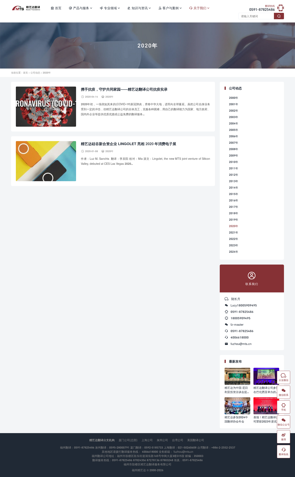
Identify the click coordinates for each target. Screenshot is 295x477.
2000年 (233, 97)
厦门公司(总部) (128, 440)
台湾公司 (177, 440)
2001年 (233, 104)
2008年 (233, 149)
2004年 (233, 123)
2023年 (233, 245)
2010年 (233, 162)
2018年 (233, 213)
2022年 (233, 239)
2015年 (233, 194)
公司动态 (35, 72)
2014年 (233, 187)
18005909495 (240, 318)
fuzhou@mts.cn (241, 343)
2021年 (233, 232)
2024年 (233, 251)
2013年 (233, 181)
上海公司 (147, 440)
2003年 (233, 117)
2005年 (233, 129)
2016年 (233, 200)
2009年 (233, 155)
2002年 (233, 110)
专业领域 (110, 8)
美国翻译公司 (195, 440)
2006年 (233, 136)
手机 (283, 407)
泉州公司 (162, 440)
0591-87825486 (262, 8)
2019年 (233, 219)
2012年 (233, 174)
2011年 (233, 168)
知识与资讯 (139, 8)
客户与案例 (170, 8)
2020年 (109, 96)
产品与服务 (80, 8)
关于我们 (199, 8)
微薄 (283, 437)
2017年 (233, 206)
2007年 (233, 142)
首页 (56, 8)
